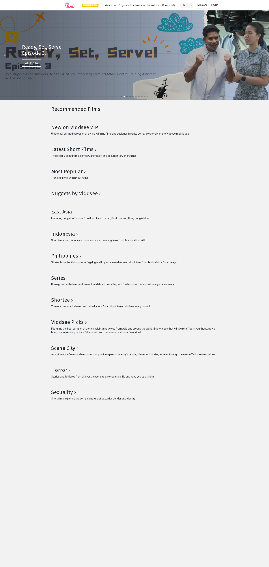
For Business (137, 5)
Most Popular (67, 171)
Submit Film (153, 5)
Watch (109, 5)
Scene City (63, 348)
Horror (59, 370)
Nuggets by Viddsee (74, 193)
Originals (124, 5)
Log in (214, 4)
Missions (202, 4)
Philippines (64, 256)
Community (169, 5)
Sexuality (62, 392)
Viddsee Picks (67, 322)
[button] (6, 55)
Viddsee (62, 5)
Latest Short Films (72, 149)
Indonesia (63, 234)
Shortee (60, 300)
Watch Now (31, 62)
